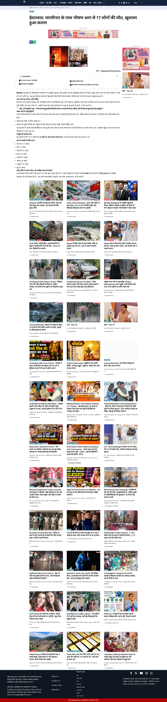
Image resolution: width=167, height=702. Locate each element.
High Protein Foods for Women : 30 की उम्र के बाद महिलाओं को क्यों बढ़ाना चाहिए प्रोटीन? (83, 492)
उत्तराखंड (32, 486)
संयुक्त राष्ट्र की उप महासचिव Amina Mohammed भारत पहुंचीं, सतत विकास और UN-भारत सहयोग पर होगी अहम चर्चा (120, 284)
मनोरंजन (69, 529)
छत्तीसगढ (32, 278)
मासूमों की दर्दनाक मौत (77, 81)
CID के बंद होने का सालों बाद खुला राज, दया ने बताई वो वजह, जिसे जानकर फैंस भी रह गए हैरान (83, 534)
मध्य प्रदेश (125, 87)
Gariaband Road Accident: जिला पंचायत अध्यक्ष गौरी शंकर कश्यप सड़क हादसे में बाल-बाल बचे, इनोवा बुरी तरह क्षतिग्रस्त (82, 284)
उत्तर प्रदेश (39, 199)
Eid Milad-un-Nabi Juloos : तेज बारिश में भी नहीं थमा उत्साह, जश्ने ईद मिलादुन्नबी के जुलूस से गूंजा (83, 616)
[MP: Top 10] (135, 80)
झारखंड (68, 610)
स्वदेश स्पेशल (70, 400)
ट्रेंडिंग (44, 199)
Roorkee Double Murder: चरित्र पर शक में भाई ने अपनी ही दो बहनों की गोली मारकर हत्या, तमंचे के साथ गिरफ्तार (45, 535)
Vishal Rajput (71, 295)
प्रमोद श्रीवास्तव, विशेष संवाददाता (74, 463)
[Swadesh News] (30, 3)
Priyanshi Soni (128, 97)
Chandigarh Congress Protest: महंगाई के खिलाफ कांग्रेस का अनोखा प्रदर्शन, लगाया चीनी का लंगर (120, 575)
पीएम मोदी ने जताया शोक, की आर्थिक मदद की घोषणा (85, 85)
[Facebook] (119, 3)
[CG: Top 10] (83, 312)
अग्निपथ (76, 443)
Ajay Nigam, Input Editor (112, 506)
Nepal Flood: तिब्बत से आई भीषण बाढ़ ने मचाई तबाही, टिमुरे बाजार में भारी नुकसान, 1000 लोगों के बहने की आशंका (44, 657)
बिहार (106, 651)
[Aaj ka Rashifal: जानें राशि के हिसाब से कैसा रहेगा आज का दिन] (121, 351)
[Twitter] (121, 3)
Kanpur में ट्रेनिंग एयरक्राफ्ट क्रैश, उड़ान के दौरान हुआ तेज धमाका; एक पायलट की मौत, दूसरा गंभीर (45, 205)
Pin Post (33, 199)
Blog (106, 486)
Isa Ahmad (34, 298)
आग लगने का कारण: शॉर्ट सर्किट (29, 80)
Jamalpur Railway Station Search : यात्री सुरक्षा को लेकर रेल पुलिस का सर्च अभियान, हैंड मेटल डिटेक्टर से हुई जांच (120, 657)
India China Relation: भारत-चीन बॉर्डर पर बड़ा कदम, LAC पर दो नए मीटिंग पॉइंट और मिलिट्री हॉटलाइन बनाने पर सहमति (83, 205)
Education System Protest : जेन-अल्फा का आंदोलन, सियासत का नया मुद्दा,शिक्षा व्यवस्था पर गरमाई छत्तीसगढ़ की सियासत (45, 449)
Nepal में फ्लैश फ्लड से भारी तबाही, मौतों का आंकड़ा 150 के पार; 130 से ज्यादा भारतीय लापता (82, 246)
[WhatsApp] (129, 3)
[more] (104, 3)
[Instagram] (126, 3)
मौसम (35, 321)
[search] (132, 3)
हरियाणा (31, 570)
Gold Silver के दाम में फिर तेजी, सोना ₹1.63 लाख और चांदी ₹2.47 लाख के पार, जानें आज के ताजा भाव (83, 657)
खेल (105, 443)
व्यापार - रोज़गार (78, 651)
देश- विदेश (74, 199)
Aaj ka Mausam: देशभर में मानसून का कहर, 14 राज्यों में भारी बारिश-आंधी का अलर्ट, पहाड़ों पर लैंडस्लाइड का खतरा (46, 327)
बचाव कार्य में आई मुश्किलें (27, 84)
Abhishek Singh (35, 377)
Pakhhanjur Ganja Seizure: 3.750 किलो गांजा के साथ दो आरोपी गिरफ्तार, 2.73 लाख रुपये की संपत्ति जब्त (119, 535)
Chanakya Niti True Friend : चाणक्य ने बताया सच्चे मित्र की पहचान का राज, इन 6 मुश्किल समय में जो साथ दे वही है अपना (45, 365)
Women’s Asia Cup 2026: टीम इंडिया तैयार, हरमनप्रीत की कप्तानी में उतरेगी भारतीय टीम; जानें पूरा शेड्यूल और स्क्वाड (83, 575)
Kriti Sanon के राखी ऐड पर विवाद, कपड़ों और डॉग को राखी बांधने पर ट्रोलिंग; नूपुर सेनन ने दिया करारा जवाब (45, 616)
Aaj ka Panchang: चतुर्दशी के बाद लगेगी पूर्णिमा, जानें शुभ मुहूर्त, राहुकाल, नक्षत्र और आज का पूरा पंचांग (83, 365)
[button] (31, 42)
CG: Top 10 (72, 325)
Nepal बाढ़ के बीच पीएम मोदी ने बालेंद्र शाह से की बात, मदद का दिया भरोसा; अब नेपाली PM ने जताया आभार (120, 246)
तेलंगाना (31, 11)
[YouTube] (124, 3)
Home (31, 7)
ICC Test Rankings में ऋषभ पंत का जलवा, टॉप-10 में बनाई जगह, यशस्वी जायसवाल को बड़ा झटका (120, 449)
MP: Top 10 (127, 91)
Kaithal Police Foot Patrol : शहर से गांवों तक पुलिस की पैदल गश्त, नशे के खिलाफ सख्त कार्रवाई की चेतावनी (44, 575)
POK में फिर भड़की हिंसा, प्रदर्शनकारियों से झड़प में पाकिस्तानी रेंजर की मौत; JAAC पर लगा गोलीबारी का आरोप (44, 246)
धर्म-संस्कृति (39, 360)
